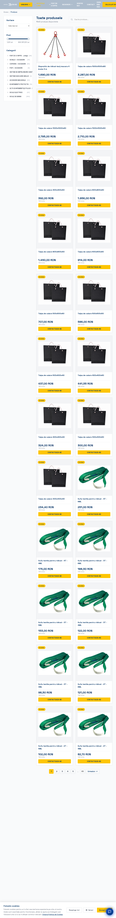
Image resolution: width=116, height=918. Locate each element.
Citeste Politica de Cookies (52, 914)
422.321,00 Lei (23, 42)
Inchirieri (66, 5)
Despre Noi (80, 4)
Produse (13, 5)
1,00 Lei (10, 42)
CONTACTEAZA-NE (55, 82)
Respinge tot (74, 910)
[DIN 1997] (6, 4)
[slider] (8, 39)
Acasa (6, 12)
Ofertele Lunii (40, 4)
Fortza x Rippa (54, 4)
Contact (91, 5)
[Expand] (7, 55)
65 (82, 771)
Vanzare (24, 5)
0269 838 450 (99, 4)
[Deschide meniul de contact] (109, 911)
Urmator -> (93, 771)
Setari (90, 910)
